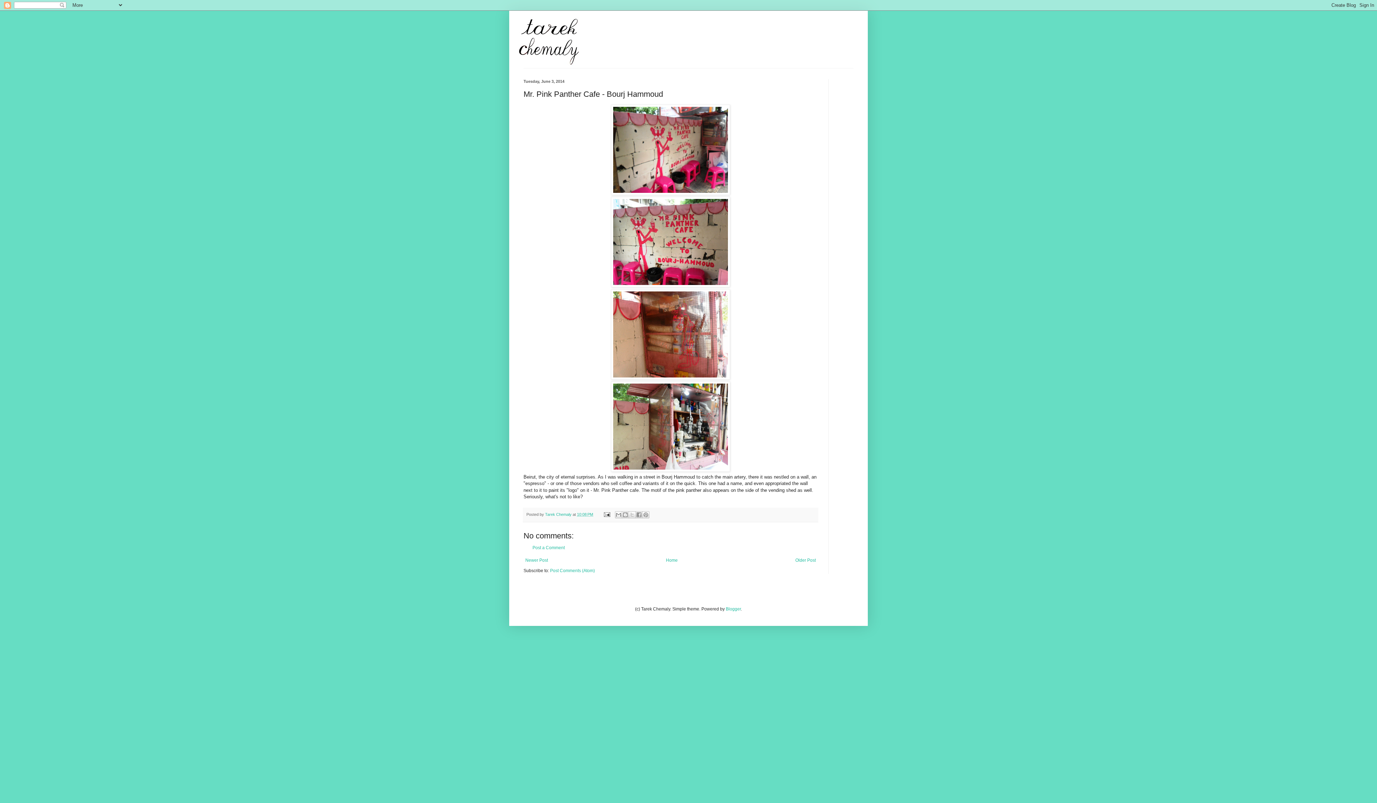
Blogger (733, 609)
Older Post (805, 560)
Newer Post (536, 560)
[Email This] (618, 514)
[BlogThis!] (625, 514)
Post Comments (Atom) (572, 570)
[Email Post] (606, 514)
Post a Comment (549, 547)
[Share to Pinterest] (645, 514)
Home (672, 560)
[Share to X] (632, 514)
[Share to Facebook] (639, 514)
